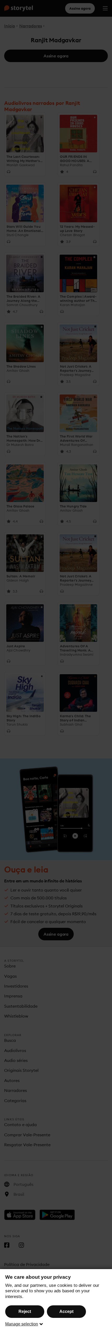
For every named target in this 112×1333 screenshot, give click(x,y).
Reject (24, 1311)
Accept (66, 1311)
